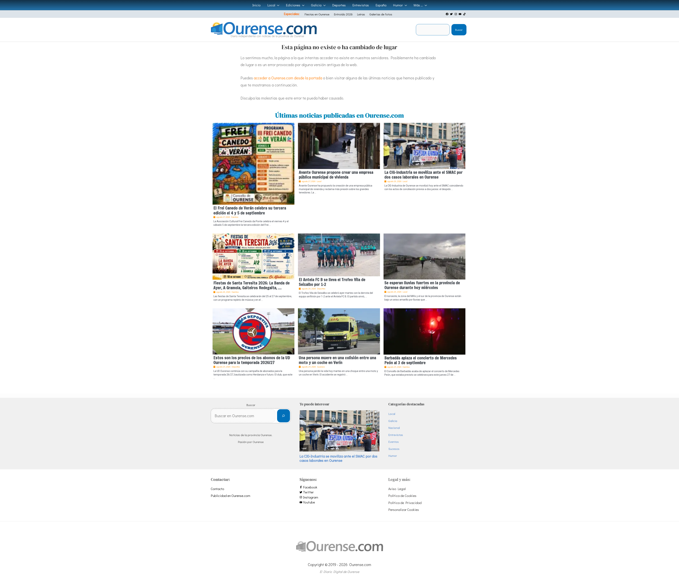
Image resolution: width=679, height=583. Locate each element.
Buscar (459, 29)
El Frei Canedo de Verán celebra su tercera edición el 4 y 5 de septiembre (249, 210)
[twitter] (452, 14)
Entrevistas (395, 435)
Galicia (392, 421)
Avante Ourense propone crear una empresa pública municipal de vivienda (336, 174)
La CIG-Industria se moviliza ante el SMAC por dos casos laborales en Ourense (423, 174)
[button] (277, 5)
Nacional (394, 428)
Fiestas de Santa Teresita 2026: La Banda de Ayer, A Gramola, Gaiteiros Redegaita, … (251, 285)
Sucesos (393, 449)
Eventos (393, 442)
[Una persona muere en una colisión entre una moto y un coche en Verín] (339, 330)
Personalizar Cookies (403, 509)
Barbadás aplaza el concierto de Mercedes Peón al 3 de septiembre (420, 360)
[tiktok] (465, 14)
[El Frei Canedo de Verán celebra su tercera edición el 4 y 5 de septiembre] (253, 163)
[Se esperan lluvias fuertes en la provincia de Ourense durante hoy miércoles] (424, 255)
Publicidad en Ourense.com (230, 495)
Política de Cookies (402, 495)
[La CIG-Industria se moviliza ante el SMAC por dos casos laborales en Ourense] (424, 145)
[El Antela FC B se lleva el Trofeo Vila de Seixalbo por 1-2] (339, 254)
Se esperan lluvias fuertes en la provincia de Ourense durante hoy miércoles (422, 285)
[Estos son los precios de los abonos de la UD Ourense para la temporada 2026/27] (253, 330)
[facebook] (447, 14)
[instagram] (456, 14)
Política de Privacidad (405, 502)
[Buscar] (283, 415)
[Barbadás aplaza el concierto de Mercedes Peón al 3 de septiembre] (424, 330)
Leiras (361, 14)
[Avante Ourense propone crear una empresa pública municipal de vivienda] (339, 145)
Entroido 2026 (343, 14)
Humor (392, 456)
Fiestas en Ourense (316, 14)
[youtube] (460, 14)
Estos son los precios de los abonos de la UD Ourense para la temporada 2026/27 (251, 360)
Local (391, 414)
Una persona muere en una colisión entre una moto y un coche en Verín (337, 360)
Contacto (217, 488)
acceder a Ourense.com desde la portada (288, 77)
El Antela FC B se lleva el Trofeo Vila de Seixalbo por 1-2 (332, 282)
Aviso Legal (397, 488)
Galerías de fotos (380, 14)
